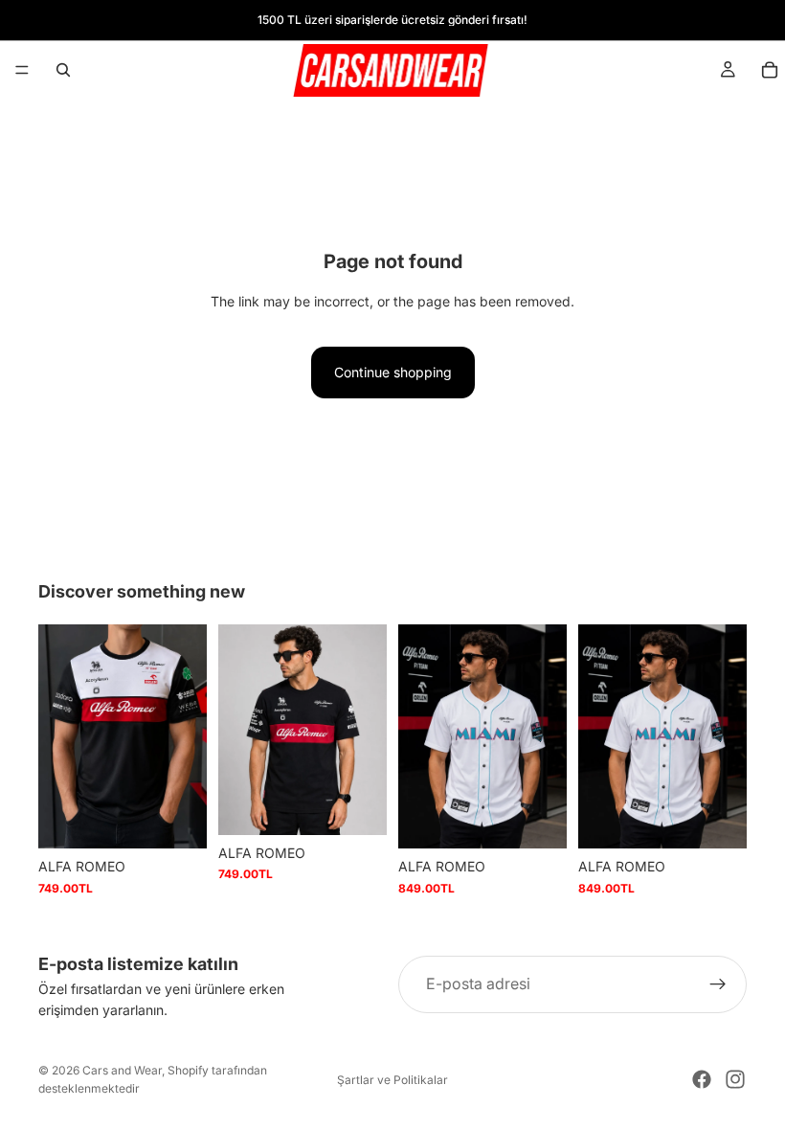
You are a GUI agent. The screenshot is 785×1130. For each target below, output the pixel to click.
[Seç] (177, 819)
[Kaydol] (718, 984)
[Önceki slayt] (59, 736)
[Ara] (63, 70)
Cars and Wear (122, 1070)
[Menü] (22, 70)
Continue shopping (393, 372)
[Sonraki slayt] (186, 736)
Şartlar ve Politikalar (392, 1080)
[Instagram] (735, 1079)
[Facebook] (701, 1079)
